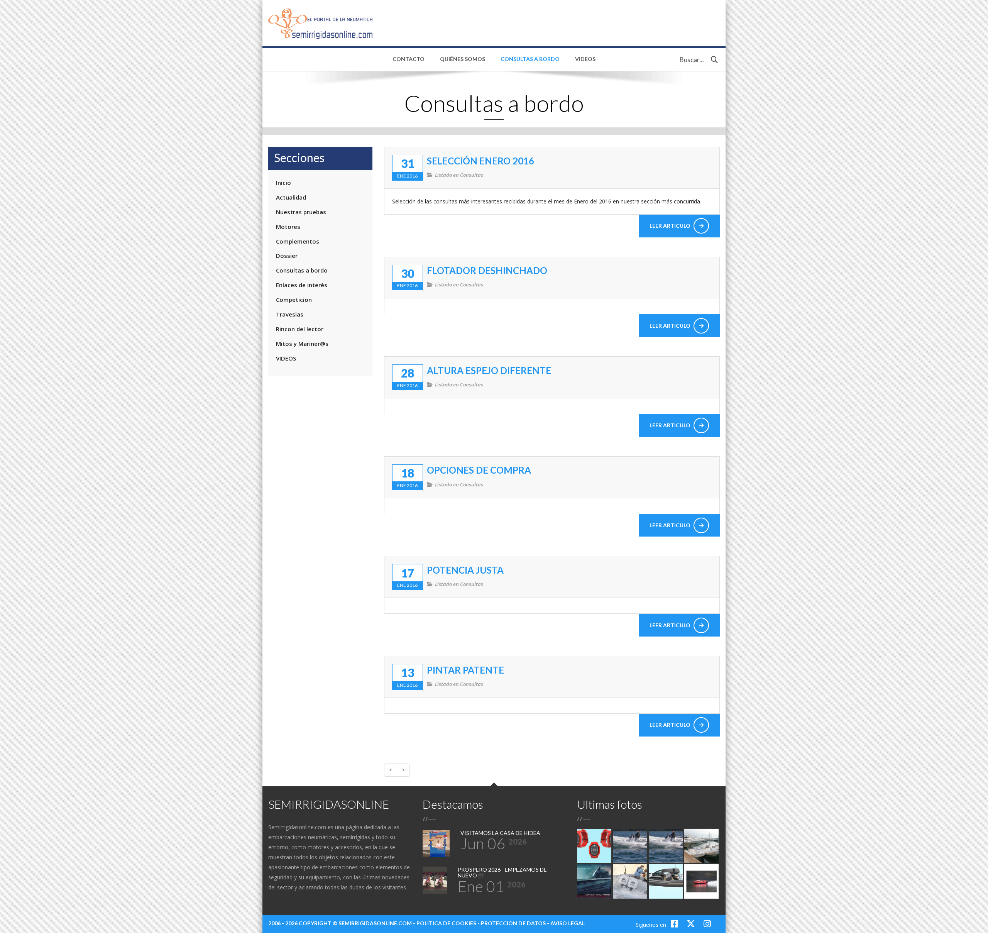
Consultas (471, 174)
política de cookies (446, 923)
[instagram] (707, 923)
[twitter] (691, 923)
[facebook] (675, 923)
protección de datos (513, 923)
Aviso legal (567, 923)
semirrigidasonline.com (375, 923)
